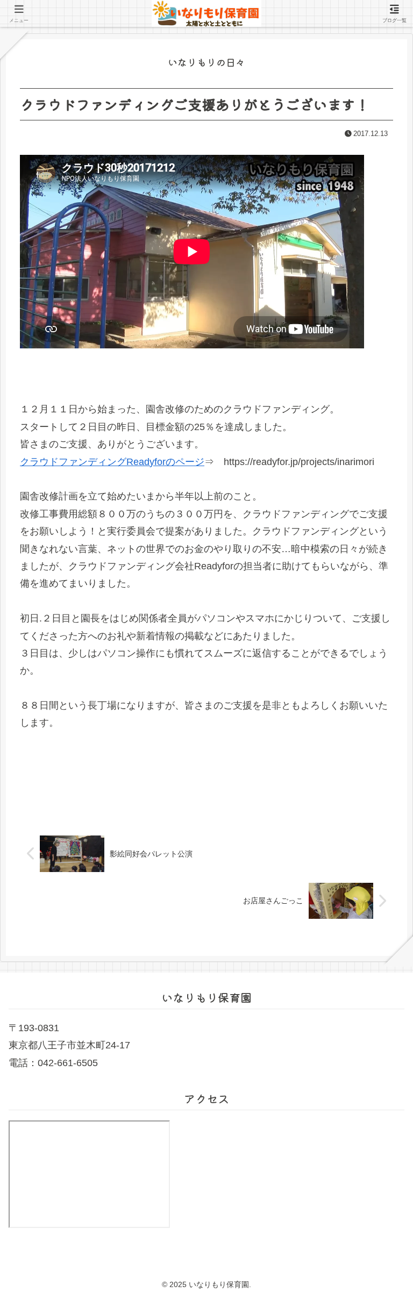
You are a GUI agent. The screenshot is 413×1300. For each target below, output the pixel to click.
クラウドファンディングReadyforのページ (112, 461)
